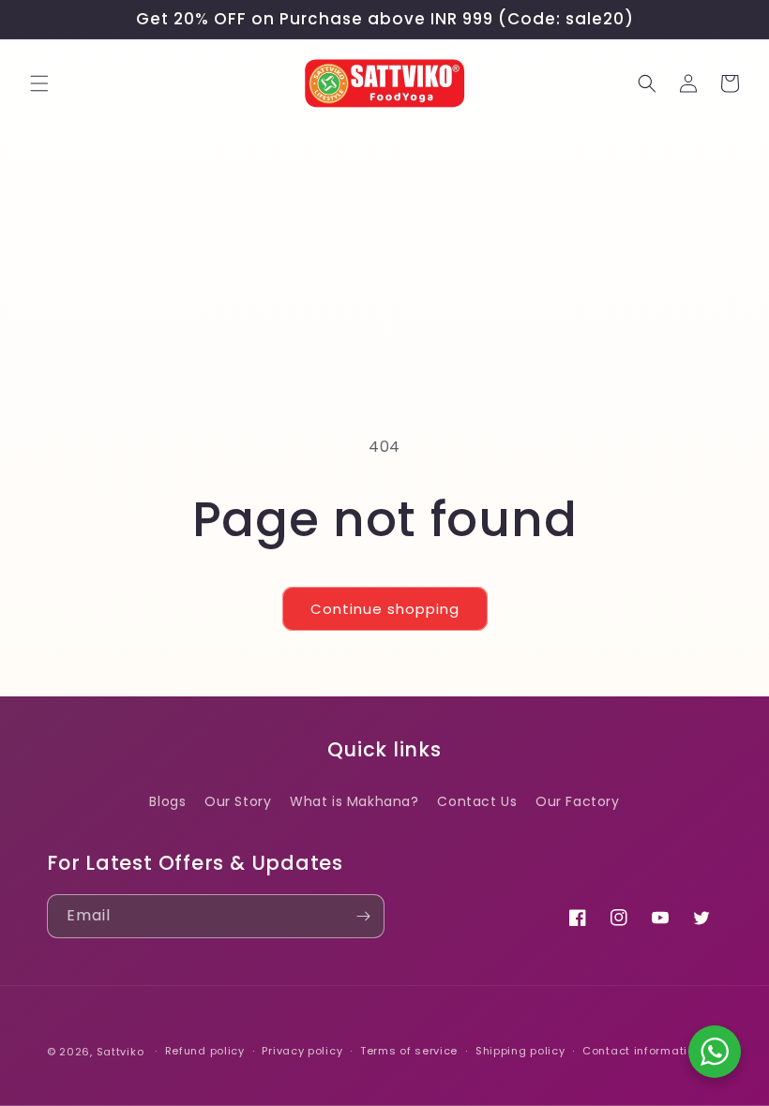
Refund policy (205, 1050)
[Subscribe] (363, 916)
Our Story (237, 801)
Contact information (641, 1050)
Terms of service (409, 1050)
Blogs (167, 801)
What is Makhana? (354, 801)
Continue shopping (385, 609)
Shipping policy (520, 1050)
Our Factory (577, 801)
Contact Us (477, 801)
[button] (39, 83)
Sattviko (120, 1051)
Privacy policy (302, 1050)
